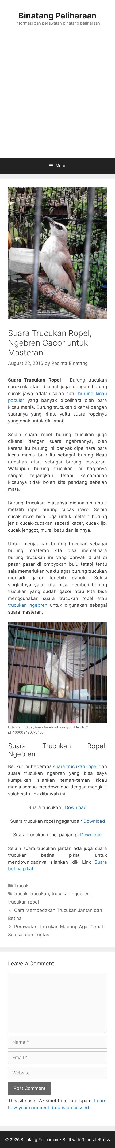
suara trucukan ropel (75, 766)
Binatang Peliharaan (57, 15)
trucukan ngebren (27, 605)
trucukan (39, 893)
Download (76, 807)
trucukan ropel (23, 902)
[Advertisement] (57, 97)
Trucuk (21, 885)
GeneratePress (95, 1139)
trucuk (21, 893)
